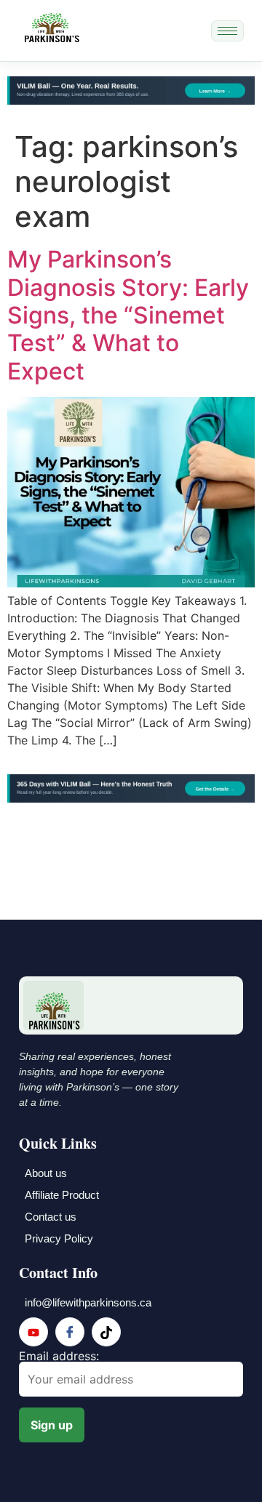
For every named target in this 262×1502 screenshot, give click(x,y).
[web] (106, 1331)
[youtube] (33, 1331)
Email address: (59, 1356)
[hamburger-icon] (227, 30)
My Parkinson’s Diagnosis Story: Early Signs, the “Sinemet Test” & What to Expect (128, 315)
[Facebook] (69, 1331)
